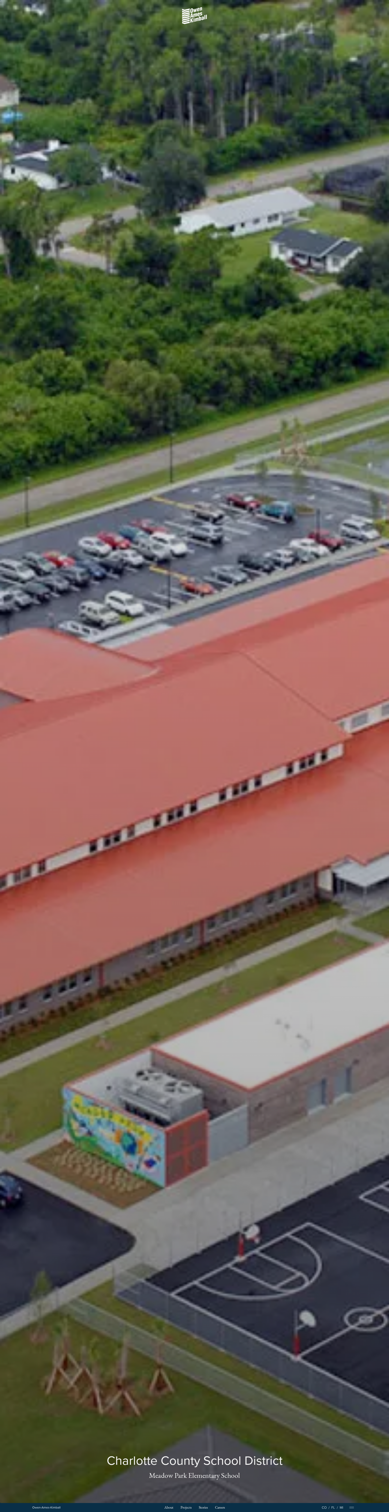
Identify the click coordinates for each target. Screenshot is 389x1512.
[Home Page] (46, 1507)
